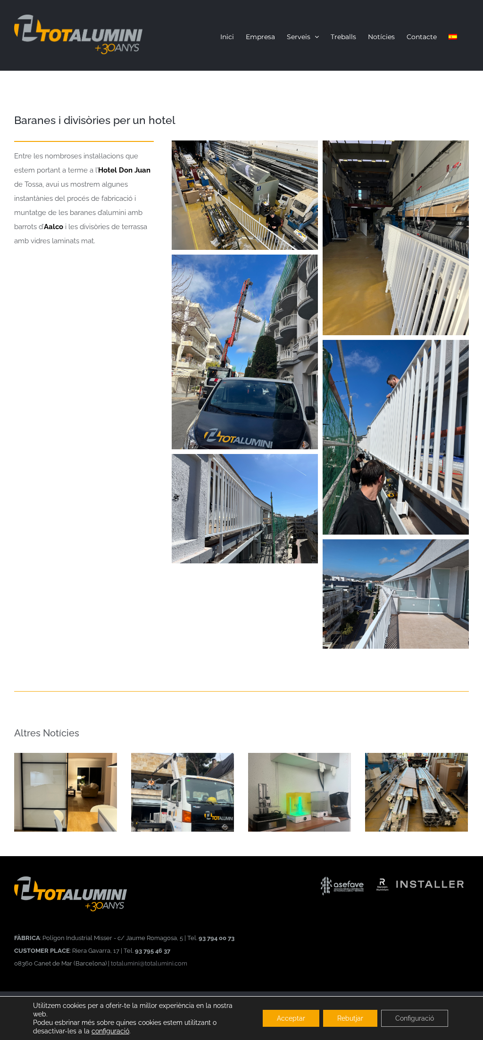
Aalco (53, 227)
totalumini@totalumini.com (149, 963)
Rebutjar (350, 1018)
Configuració (414, 1018)
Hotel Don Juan (124, 170)
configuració (110, 1031)
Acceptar (291, 1018)
